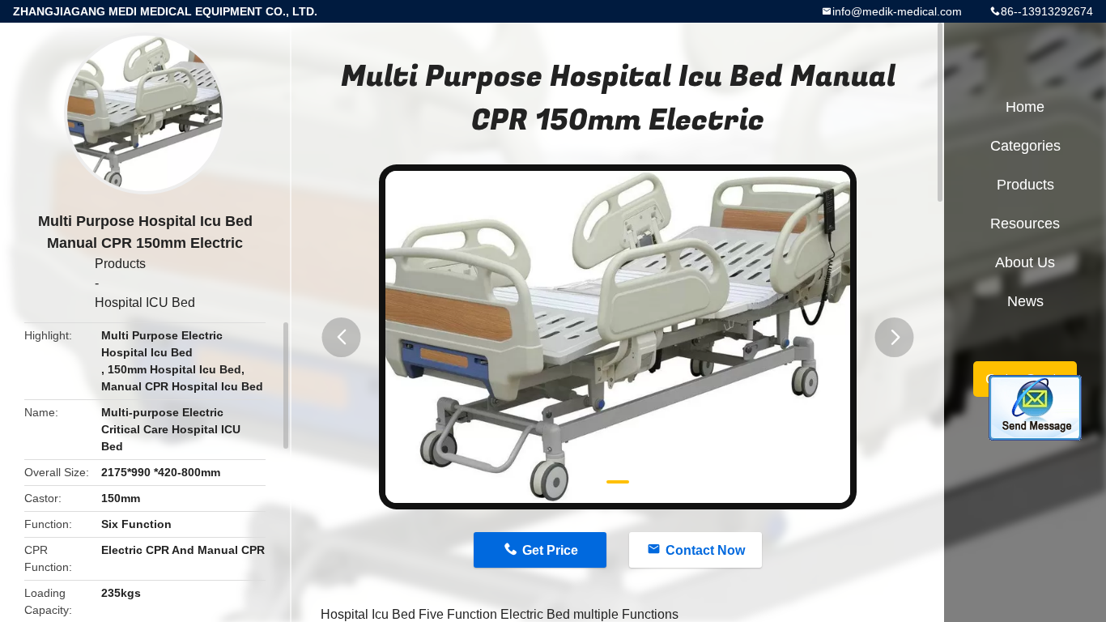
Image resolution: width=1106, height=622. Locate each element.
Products (120, 264)
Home (1025, 107)
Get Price (550, 550)
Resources (1025, 223)
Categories (1025, 146)
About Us (1025, 262)
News (1025, 301)
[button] (341, 337)
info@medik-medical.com (897, 11)
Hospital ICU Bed (145, 302)
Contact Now (705, 550)
